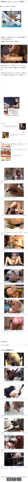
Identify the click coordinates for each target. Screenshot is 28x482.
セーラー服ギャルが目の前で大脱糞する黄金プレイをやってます (14, 366)
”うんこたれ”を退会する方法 (17, 155)
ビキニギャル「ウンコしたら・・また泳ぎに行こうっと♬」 (13, 283)
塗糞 (14, 6)
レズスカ (7, 41)
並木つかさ (12, 41)
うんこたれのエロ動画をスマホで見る (19, 149)
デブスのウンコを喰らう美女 (7, 298)
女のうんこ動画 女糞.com (6, 6)
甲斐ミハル (17, 41)
